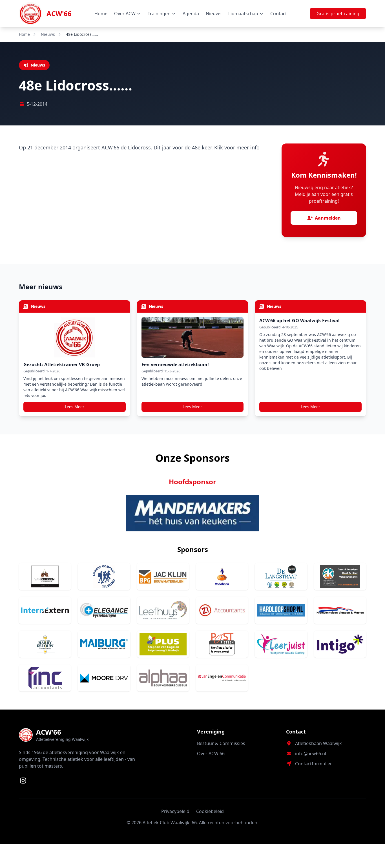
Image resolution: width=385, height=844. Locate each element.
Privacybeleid (175, 811)
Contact (278, 13)
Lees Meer (74, 406)
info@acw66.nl (310, 753)
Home (100, 13)
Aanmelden (328, 218)
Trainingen (159, 13)
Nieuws (214, 13)
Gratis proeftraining (338, 13)
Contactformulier (313, 764)
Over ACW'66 (211, 753)
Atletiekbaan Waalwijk (318, 743)
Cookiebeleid (210, 811)
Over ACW (125, 13)
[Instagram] (23, 780)
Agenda (191, 13)
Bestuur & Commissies (221, 743)
